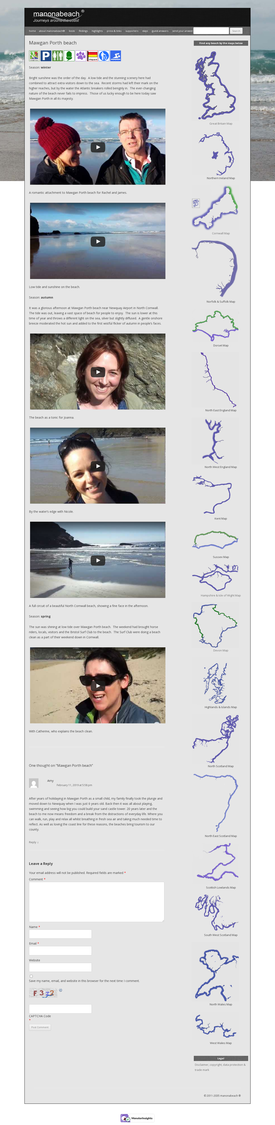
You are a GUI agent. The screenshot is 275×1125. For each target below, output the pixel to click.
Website (34, 960)
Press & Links (114, 30)
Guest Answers (160, 30)
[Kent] (221, 495)
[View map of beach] (34, 56)
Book (72, 30)
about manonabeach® (52, 30)
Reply (32, 842)
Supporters (131, 30)
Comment (37, 879)
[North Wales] (221, 972)
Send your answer (182, 30)
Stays (145, 30)
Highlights (97, 30)
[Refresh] (60, 990)
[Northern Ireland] (221, 152)
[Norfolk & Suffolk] (221, 269)
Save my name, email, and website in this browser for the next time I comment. (84, 981)
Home (32, 30)
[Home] (57, 24)
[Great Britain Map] (221, 85)
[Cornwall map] (221, 208)
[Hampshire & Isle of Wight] (221, 578)
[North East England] (221, 380)
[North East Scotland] (221, 803)
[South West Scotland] (221, 913)
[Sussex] (221, 539)
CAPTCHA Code (40, 1016)
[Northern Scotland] (221, 739)
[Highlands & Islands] (221, 680)
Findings (83, 30)
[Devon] (221, 625)
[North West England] (221, 440)
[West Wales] (221, 1025)
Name (34, 927)
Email (34, 943)
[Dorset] (221, 325)
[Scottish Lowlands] (221, 864)
